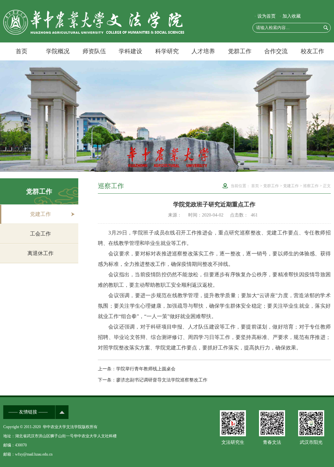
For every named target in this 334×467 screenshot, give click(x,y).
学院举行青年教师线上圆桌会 (145, 368)
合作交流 (276, 51)
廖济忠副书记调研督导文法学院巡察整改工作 (161, 380)
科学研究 (167, 51)
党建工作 (40, 214)
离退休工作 (40, 253)
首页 (21, 51)
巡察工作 (311, 186)
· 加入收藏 (290, 16)
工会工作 (40, 233)
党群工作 (239, 51)
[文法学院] (93, 33)
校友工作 (312, 51)
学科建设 (130, 51)
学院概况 (57, 51)
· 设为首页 (265, 16)
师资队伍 (94, 51)
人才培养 (203, 51)
